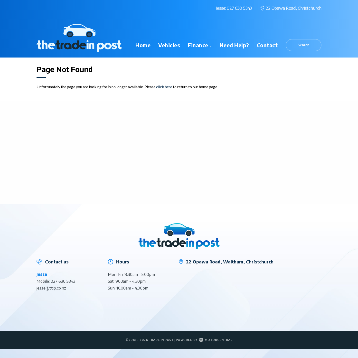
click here (164, 86)
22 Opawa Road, (293, 8)
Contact (267, 45)
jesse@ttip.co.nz (51, 287)
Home (143, 45)
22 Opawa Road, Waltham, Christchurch (229, 261)
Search (303, 45)
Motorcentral (218, 340)
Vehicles (169, 45)
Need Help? (234, 45)
